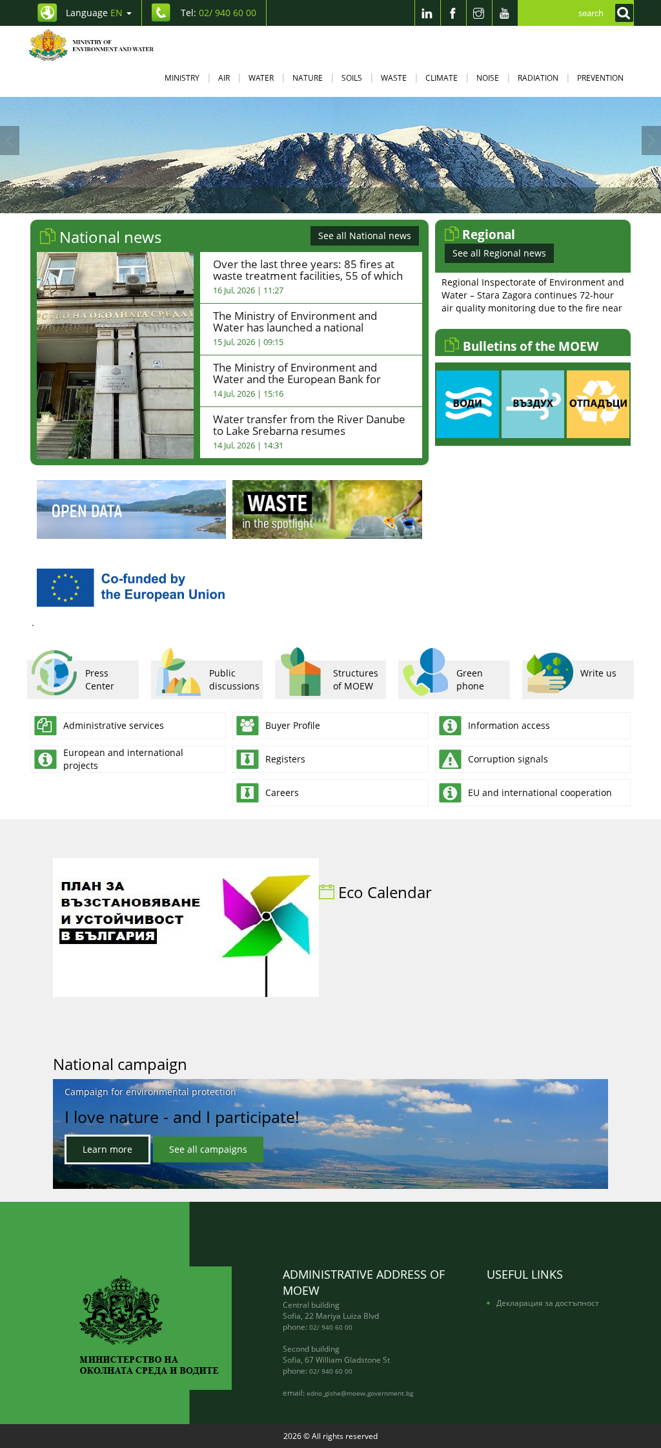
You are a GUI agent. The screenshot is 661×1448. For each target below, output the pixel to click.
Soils (351, 77)
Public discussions (234, 679)
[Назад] (9, 140)
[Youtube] (505, 13)
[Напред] (651, 140)
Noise (487, 77)
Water (261, 77)
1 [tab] (282, 200)
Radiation (538, 77)
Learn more (107, 1149)
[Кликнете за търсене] (621, 13)
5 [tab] (359, 200)
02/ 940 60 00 (330, 1327)
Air (224, 77)
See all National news (364, 235)
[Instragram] (479, 13)
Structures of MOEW (355, 679)
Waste (394, 77)
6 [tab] (378, 200)
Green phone (470, 679)
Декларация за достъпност (547, 1302)
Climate (441, 77)
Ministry (182, 77)
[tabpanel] (330, 155)
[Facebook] (453, 13)
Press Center (99, 679)
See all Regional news (499, 253)
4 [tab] (340, 200)
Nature (307, 77)
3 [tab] (320, 200)
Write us (598, 673)
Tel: (218, 12)
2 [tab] (301, 200)
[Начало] (99, 45)
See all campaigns (208, 1149)
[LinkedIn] (427, 13)
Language (94, 12)
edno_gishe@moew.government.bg (360, 1393)
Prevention (600, 77)
